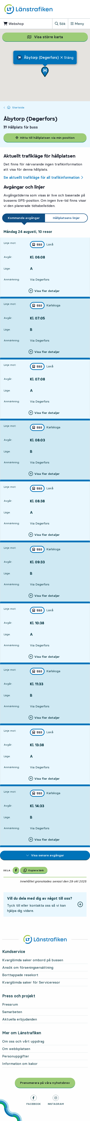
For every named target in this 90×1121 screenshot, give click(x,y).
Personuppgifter (15, 1056)
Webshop (19, 23)
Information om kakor (20, 1063)
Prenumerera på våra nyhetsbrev (47, 1083)
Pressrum (10, 1004)
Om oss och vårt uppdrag (23, 1041)
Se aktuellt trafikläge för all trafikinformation (41, 177)
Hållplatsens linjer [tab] (66, 218)
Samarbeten (12, 1012)
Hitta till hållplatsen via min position (47, 138)
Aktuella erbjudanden (19, 1019)
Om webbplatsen (16, 1048)
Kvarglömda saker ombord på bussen (32, 960)
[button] (44, 72)
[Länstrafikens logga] (28, 9)
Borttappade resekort (20, 975)
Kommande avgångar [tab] (24, 218)
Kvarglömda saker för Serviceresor (31, 982)
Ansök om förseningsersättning (27, 967)
